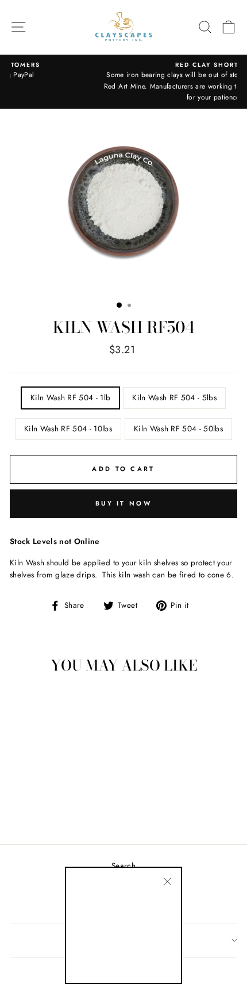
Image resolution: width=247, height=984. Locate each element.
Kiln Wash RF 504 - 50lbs (178, 428)
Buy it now (123, 503)
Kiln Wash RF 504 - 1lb (70, 397)
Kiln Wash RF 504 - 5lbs (174, 397)
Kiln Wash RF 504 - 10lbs (68, 428)
